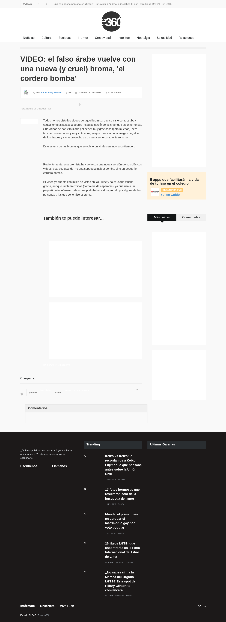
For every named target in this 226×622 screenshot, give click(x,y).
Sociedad (65, 38)
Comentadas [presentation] (191, 217)
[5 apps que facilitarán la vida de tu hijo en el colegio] (176, 173)
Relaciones (186, 38)
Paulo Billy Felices (51, 92)
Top (198, 606)
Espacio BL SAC (28, 615)
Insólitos (124, 38)
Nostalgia (143, 38)
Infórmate (27, 606)
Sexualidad (164, 38)
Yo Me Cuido (170, 195)
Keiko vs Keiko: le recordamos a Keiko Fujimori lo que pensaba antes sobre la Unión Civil (123, 465)
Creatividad (103, 38)
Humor (83, 38)
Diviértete (47, 606)
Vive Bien (67, 606)
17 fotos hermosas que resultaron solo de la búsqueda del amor (122, 494)
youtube (33, 392)
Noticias (29, 38)
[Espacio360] (113, 32)
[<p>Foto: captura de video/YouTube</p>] (81, 104)
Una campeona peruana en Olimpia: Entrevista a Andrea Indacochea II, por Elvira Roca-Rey (100, 3)
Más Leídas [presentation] (162, 217)
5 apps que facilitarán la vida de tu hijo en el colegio (174, 181)
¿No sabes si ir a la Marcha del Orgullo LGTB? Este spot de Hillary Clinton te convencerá (120, 581)
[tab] (162, 219)
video (58, 392)
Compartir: (27, 378)
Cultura (46, 38)
